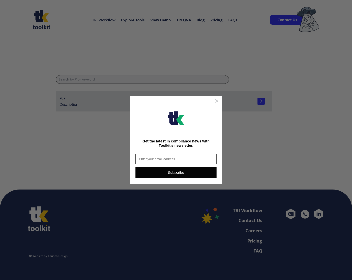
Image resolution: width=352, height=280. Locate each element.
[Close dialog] (216, 101)
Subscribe (176, 173)
